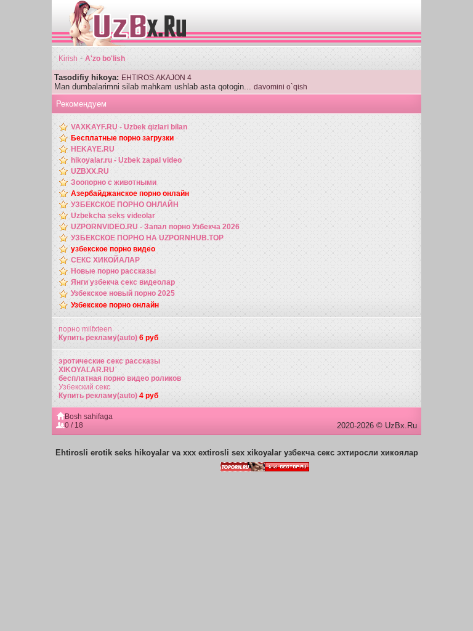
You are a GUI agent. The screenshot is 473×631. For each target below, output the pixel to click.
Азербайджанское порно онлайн (130, 193)
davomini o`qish (280, 87)
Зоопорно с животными (113, 182)
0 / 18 (74, 425)
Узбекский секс (84, 387)
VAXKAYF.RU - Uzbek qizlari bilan (129, 127)
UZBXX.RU (90, 171)
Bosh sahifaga (89, 416)
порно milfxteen (85, 329)
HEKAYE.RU (93, 149)
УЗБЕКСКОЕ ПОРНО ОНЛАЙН (125, 204)
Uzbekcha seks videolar (113, 215)
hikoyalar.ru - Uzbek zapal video (126, 160)
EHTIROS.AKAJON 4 (156, 77)
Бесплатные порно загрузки (122, 138)
